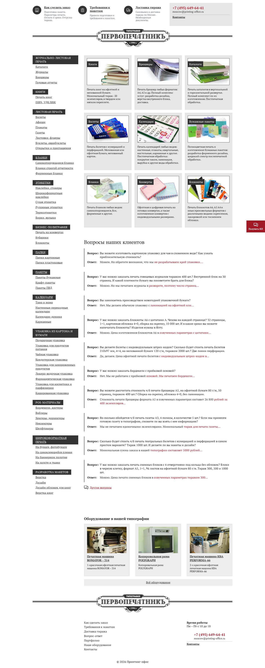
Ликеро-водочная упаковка (54, 374)
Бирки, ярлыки (46, 218)
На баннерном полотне (51, 457)
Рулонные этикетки (49, 207)
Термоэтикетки (46, 212)
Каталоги (42, 67)
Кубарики (42, 237)
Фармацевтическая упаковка (55, 379)
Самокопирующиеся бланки (55, 163)
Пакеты (41, 272)
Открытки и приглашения (53, 148)
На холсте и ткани (48, 462)
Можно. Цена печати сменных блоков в (152, 477)
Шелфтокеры (44, 428)
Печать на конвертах (49, 232)
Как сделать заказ (57, 7)
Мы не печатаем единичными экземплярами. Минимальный (159, 427)
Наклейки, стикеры (49, 188)
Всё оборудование (158, 582)
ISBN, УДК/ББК (46, 102)
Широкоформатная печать (51, 440)
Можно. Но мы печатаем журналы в (148, 286)
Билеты (41, 117)
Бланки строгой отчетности (54, 168)
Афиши (40, 122)
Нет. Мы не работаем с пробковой (146, 376)
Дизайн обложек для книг (53, 488)
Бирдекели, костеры (49, 408)
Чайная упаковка (47, 354)
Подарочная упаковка (50, 340)
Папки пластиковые (49, 262)
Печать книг (44, 97)
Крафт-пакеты (45, 283)
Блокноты (42, 243)
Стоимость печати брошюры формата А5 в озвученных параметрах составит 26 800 (163, 401)
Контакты (179, 17)
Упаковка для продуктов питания (52, 347)
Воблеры (41, 413)
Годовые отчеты (46, 82)
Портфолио (92, 640)
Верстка (41, 477)
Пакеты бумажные (48, 277)
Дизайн (41, 482)
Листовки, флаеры (48, 138)
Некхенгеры (44, 423)
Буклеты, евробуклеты (51, 143)
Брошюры (42, 77)
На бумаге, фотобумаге (51, 447)
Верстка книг (44, 493)
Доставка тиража (148, 7)
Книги (93, 64)
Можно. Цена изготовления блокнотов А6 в (154, 333)
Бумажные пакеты (201, 122)
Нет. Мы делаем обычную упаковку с (145, 305)
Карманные (43, 322)
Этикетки (43, 183)
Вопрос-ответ (93, 636)
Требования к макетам (100, 9)
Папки (40, 252)
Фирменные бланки (49, 173)
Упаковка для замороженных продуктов (55, 367)
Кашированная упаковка (52, 393)
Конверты (145, 182)
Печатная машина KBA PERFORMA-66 (206, 558)
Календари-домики (49, 317)
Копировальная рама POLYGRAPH (153, 558)
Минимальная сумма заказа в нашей (150, 450)
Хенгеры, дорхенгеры (50, 418)
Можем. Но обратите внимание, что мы (150, 262)
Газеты (40, 133)
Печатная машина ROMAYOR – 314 (100, 558)
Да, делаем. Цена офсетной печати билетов (153, 356)
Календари (44, 297)
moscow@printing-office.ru (188, 11)
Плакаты (41, 127)
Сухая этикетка (46, 202)
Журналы (42, 72)
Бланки (41, 158)
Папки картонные (48, 257)
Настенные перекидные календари (52, 309)
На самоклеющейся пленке (54, 452)
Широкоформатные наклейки (49, 195)
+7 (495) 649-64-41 (188, 7)
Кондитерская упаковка (51, 359)
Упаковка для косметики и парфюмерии (54, 386)
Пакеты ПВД (44, 288)
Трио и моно (44, 302)
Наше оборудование (97, 645)
